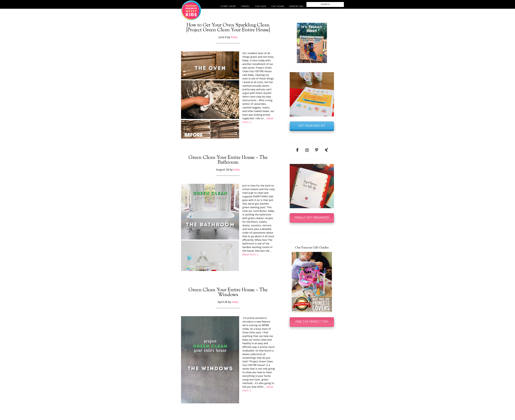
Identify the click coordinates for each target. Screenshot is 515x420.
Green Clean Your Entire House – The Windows (228, 292)
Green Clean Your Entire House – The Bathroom (228, 160)
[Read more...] (250, 254)
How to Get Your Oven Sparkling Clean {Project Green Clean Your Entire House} (228, 28)
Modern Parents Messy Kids (191, 10)
